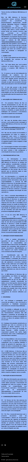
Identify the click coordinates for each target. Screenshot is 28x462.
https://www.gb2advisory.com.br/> (12, 218)
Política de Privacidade (7, 454)
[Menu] (25, 7)
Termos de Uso (5, 456)
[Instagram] (2, 445)
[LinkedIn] (5, 445)
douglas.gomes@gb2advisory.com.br (14, 127)
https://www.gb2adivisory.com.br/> (12, 41)
